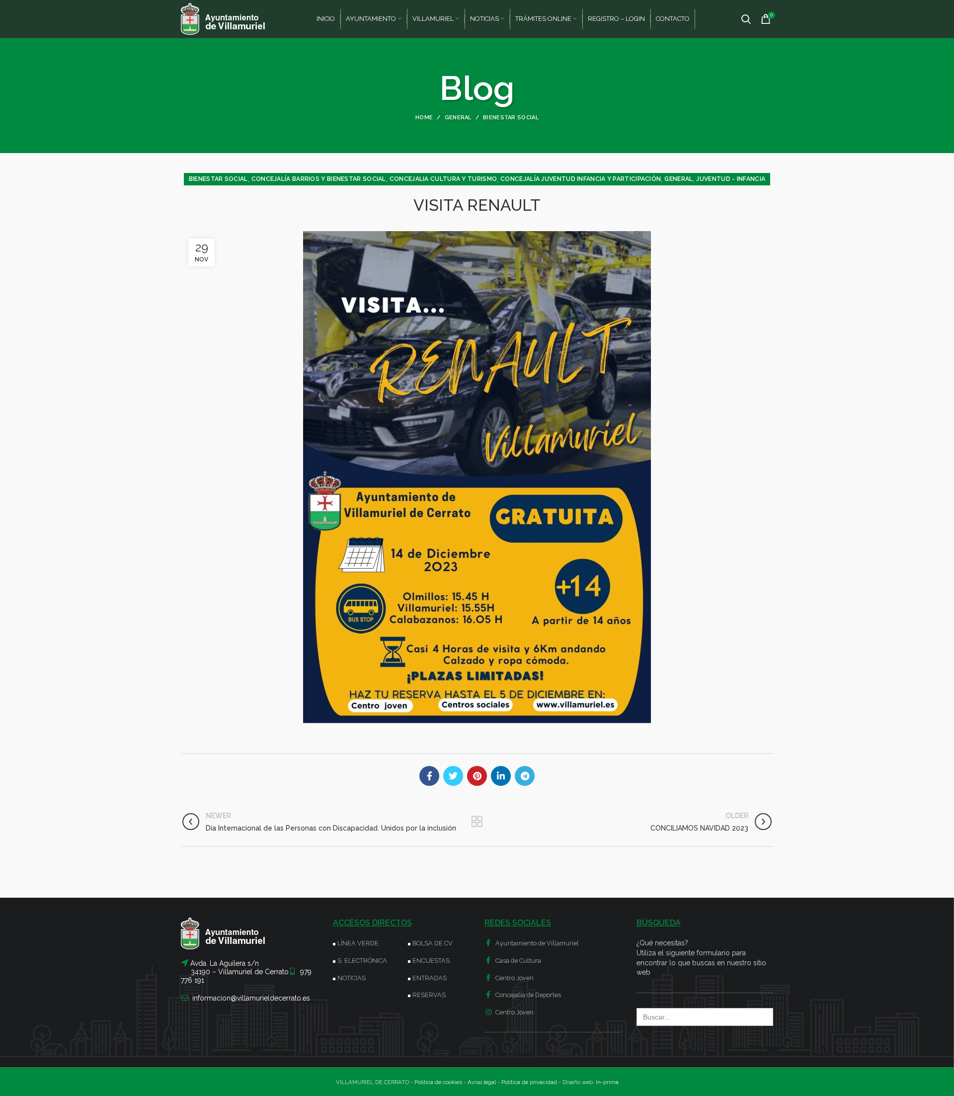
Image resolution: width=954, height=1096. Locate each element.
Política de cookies (438, 1082)
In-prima (607, 1082)
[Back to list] (477, 821)
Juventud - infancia (730, 178)
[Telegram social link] (525, 776)
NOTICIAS (351, 978)
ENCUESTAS (431, 960)
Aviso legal (482, 1082)
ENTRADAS (429, 978)
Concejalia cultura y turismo (443, 178)
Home (424, 117)
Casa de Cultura (517, 960)
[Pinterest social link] (477, 776)
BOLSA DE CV (432, 943)
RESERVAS (429, 995)
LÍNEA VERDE (358, 943)
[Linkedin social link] (501, 776)
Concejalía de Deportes (527, 995)
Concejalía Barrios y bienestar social (318, 178)
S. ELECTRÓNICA (362, 960)
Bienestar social (511, 117)
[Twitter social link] (453, 776)
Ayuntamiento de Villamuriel (536, 943)
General (458, 117)
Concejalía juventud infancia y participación (580, 178)
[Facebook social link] (429, 776)
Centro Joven (514, 978)
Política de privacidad (529, 1082)
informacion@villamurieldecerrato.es (251, 998)
